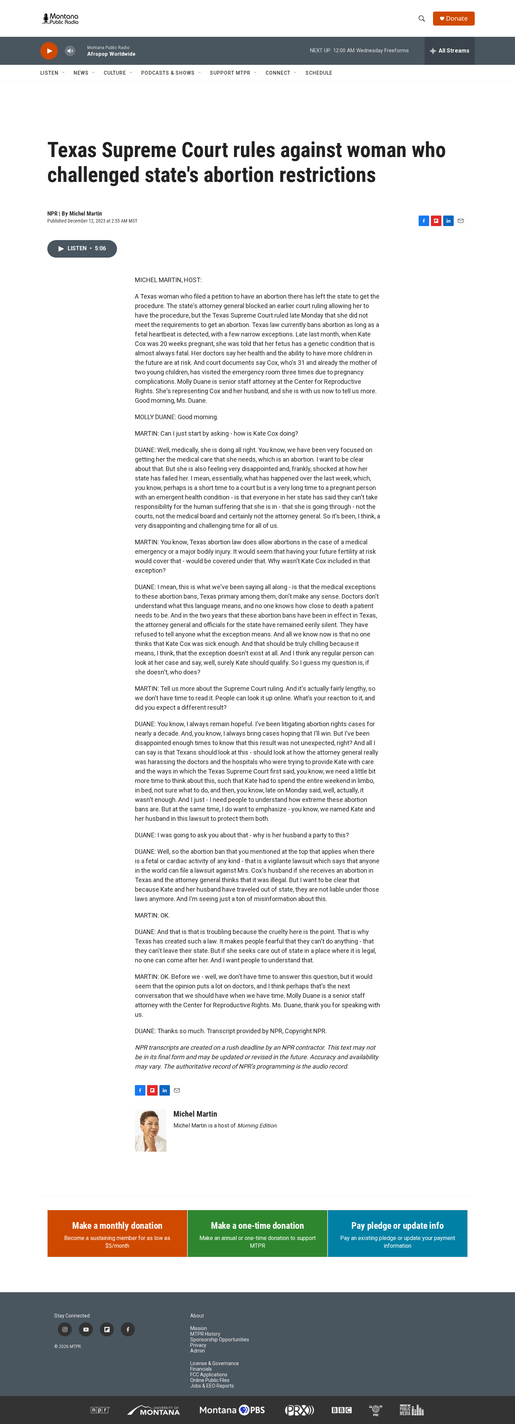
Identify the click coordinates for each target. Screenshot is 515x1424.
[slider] (81, 50)
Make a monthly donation (117, 1225)
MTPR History (205, 1334)
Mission (198, 1328)
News (81, 73)
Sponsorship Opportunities (219, 1339)
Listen (49, 73)
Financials (201, 1369)
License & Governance (214, 1363)
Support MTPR (230, 73)
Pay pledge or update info (397, 1225)
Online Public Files (209, 1380)
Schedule (318, 73)
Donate (457, 18)
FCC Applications (208, 1374)
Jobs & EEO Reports (212, 1386)
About (197, 1316)
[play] (49, 51)
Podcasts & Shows (168, 73)
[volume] (70, 51)
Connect (278, 73)
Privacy (198, 1345)
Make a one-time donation (257, 1225)
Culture (115, 73)
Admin (197, 1351)
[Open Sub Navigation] (64, 73)
